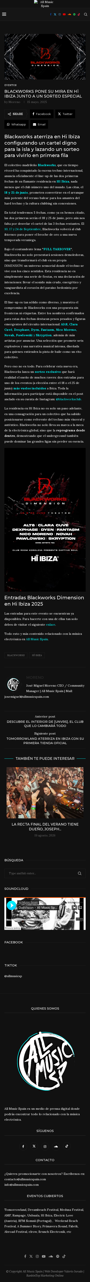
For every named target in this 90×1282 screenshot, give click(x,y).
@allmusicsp (13, 976)
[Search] (85, 14)
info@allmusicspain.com (21, 1185)
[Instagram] (60, 14)
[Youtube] (64, 14)
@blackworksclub (68, 399)
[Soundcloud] (69, 14)
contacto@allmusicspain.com (25, 1179)
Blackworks (15, 655)
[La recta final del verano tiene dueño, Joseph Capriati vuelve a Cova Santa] (45, 792)
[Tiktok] (79, 14)
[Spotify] (74, 14)
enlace (50, 625)
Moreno (14, 102)
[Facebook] (51, 14)
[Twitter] (55, 14)
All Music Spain (37, 639)
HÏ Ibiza (37, 655)
